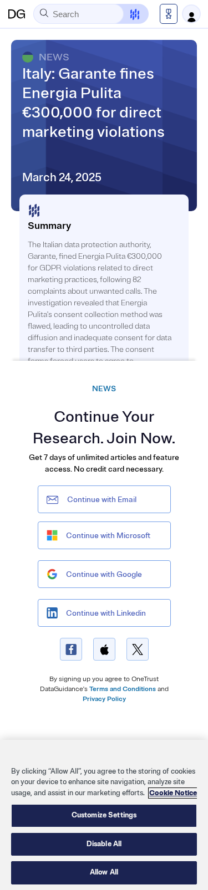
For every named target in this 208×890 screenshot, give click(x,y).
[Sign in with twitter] (137, 649)
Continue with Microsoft (108, 535)
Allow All (104, 872)
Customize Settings (104, 815)
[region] (104, 815)
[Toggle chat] (128, 14)
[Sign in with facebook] (71, 649)
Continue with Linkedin (106, 613)
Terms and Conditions (122, 689)
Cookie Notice (173, 793)
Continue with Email (101, 499)
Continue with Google (104, 574)
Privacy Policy (104, 699)
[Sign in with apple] (104, 649)
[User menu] (191, 14)
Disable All (104, 844)
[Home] (16, 14)
